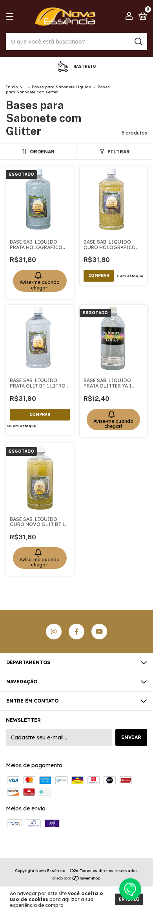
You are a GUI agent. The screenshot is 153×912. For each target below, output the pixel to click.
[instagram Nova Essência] (54, 631)
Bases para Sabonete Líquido (61, 86)
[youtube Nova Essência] (99, 631)
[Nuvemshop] (76, 878)
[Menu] (11, 17)
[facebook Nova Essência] (76, 631)
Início (12, 86)
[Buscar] (137, 42)
